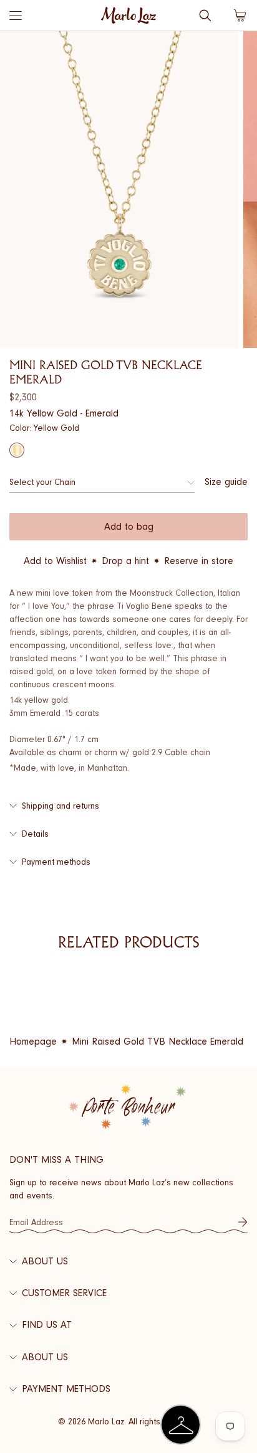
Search (205, 15)
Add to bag (128, 526)
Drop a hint (125, 561)
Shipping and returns (60, 806)
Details (35, 834)
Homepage (33, 1041)
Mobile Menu (15, 15)
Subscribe (243, 1222)
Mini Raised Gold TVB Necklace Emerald (157, 1041)
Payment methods (56, 862)
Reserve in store (198, 561)
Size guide (226, 481)
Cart (240, 15)
